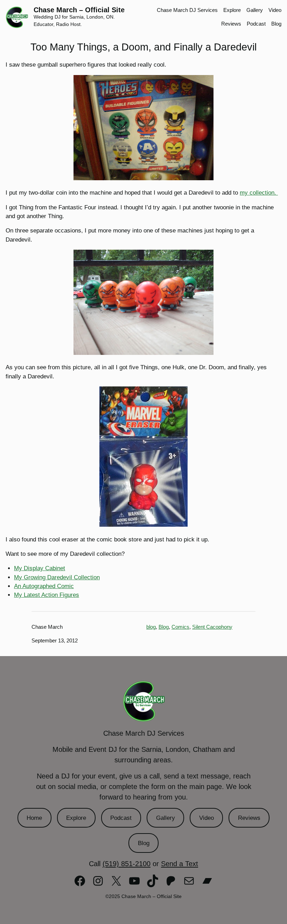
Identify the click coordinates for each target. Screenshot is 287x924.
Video (206, 818)
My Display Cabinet (39, 568)
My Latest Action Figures (46, 595)
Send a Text (179, 864)
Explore (76, 818)
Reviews (249, 818)
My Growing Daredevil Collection (57, 577)
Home (34, 818)
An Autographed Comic (44, 586)
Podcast (121, 818)
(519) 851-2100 (126, 864)
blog (151, 627)
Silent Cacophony (212, 627)
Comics (180, 627)
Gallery (165, 818)
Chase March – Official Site (79, 10)
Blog (164, 627)
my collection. (259, 192)
